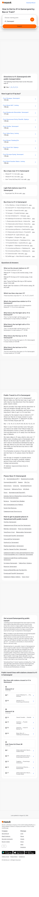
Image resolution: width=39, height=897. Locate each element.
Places (22, 836)
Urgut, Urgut (25, 577)
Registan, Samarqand (10, 566)
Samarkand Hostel (25, 485)
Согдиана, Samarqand (10, 563)
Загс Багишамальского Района (13, 504)
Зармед (20, 482)
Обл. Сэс (27, 482)
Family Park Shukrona (10, 508)
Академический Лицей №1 (17, 492)
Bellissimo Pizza (17, 489)
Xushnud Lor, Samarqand (11, 542)
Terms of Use (5, 856)
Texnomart (7, 489)
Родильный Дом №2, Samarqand (13, 535)
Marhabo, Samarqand (10, 529)
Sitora (5, 492)
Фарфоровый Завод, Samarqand (13, 546)
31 (4, 479)
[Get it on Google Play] (7, 852)
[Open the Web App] (29, 852)
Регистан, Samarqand (24, 529)
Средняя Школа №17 (13, 479)
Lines (21, 833)
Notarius (6, 501)
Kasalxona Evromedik (27, 479)
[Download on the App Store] (18, 852)
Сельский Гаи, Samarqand (11, 539)
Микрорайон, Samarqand (23, 532)
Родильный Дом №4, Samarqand (13, 573)
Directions (23, 847)
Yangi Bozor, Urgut (9, 532)
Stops (22, 841)
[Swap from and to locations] (32, 19)
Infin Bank (26, 489)
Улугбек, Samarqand (10, 522)
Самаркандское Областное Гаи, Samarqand (17, 525)
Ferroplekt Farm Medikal (17, 501)
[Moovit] (6, 3)
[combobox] (19, 18)
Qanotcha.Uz (7, 485)
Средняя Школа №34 (10, 482)
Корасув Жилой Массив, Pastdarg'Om (15, 570)
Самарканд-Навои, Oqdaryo (12, 577)
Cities (21, 844)
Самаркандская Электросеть (13, 511)
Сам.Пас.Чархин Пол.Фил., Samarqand (15, 549)
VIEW (22, 174)
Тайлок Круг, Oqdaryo (25, 563)
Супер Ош (16, 485)
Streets (22, 839)
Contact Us (22, 856)
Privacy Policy (13, 856)
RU (4, 846)
